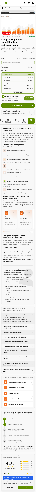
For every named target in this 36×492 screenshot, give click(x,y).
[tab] (8, 121)
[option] (18, 74)
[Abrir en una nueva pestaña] (9, 3)
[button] (18, 91)
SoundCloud (8, 8)
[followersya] (6, 3)
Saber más (10, 487)
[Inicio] (2, 8)
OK (26, 487)
